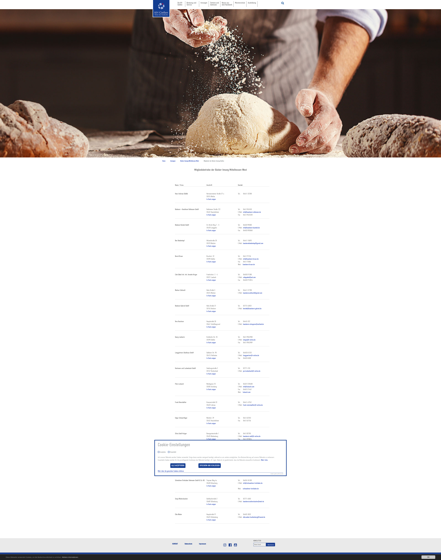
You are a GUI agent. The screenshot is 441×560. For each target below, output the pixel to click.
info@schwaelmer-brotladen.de (252, 483)
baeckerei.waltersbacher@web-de (253, 502)
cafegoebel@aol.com (249, 277)
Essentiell (173, 452)
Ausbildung (252, 2)
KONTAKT (175, 544)
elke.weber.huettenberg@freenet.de (254, 517)
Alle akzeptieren (177, 465)
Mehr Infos (264, 460)
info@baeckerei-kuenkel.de (251, 228)
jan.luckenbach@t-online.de (251, 371)
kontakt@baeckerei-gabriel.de (252, 309)
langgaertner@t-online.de (251, 355)
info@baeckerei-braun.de (251, 259)
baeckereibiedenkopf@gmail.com (253, 243)
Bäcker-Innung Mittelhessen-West (189, 161)
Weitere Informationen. (70, 557)
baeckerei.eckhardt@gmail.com (252, 293)
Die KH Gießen (180, 3)
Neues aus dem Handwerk (227, 3)
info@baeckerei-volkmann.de (252, 212)
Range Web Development (159, 20)
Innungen (204, 2)
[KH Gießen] (159, 8)
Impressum (202, 544)
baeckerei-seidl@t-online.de (251, 436)
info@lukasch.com (248, 387)
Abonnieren (271, 545)
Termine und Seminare (214, 3)
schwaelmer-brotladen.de (251, 489)
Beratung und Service (191, 3)
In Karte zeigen (211, 199)
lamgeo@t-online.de (249, 340)
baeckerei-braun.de (249, 264)
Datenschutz (188, 544)
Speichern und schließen (210, 465)
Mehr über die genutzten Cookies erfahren (171, 471)
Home (163, 161)
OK (428, 557)
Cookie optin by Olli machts (276, 474)
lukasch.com (246, 392)
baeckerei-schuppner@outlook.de (253, 324)
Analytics (163, 452)
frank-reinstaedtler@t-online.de (253, 405)
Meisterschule (240, 2)
